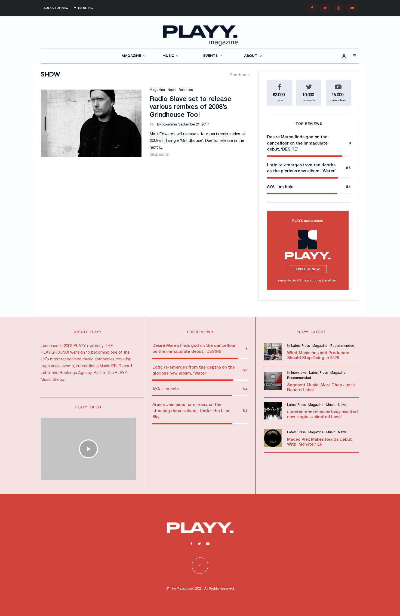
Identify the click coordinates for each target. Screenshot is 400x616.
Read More (159, 155)
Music (330, 404)
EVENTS (210, 56)
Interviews (298, 372)
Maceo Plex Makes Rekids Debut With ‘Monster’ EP (319, 442)
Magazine (157, 89)
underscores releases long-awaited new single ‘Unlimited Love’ (322, 414)
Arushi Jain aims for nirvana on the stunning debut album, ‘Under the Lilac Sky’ (191, 411)
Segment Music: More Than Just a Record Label (321, 387)
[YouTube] (352, 8)
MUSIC (168, 56)
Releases (186, 89)
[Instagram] (338, 8)
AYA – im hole (280, 187)
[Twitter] (325, 8)
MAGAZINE (131, 56)
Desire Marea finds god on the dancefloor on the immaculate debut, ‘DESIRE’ (297, 143)
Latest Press (300, 345)
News (172, 89)
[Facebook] (312, 8)
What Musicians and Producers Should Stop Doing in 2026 (318, 355)
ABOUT (250, 56)
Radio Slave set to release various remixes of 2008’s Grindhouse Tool (190, 107)
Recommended (342, 345)
